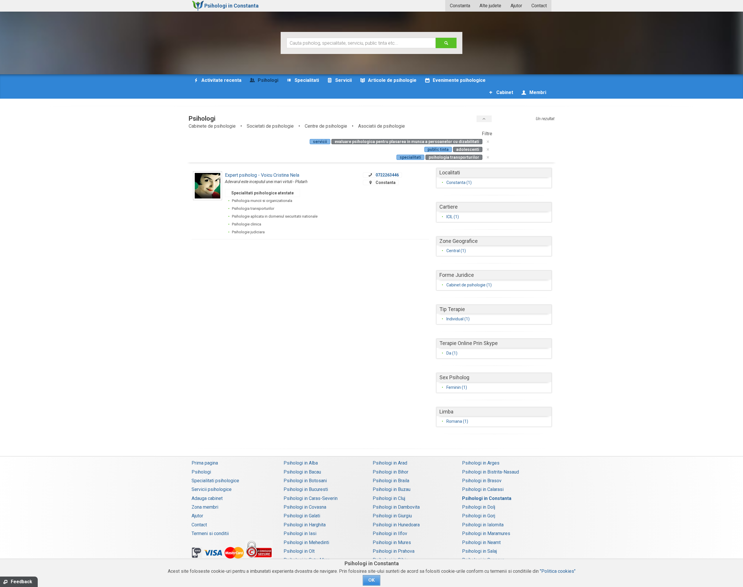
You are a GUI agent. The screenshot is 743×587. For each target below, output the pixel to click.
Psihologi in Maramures (486, 533)
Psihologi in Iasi (300, 533)
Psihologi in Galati (302, 516)
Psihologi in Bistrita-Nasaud (490, 472)
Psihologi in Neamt (481, 542)
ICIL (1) (452, 216)
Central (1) (456, 250)
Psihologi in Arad (390, 463)
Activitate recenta (220, 80)
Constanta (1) (459, 182)
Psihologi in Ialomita (483, 525)
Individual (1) (458, 319)
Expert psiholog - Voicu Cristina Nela (262, 175)
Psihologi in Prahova (393, 551)
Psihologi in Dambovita (396, 507)
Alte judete (490, 5)
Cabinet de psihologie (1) (469, 285)
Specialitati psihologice (215, 480)
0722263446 (387, 175)
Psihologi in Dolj (478, 507)
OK (371, 580)
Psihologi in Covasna (305, 507)
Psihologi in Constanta (486, 498)
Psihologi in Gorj (478, 516)
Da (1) (451, 353)
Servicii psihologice (212, 489)
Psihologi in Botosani (305, 480)
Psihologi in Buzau (391, 489)
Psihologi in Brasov (482, 480)
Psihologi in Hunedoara (396, 525)
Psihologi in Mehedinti (306, 542)
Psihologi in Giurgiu (392, 516)
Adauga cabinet (207, 498)
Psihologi (201, 472)
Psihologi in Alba (301, 463)
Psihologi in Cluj (389, 498)
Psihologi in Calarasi (483, 489)
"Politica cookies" (558, 571)
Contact (539, 5)
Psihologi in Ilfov (390, 533)
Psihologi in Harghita (305, 525)
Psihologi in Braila (391, 480)
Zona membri (205, 507)
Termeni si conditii (210, 533)
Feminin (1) (456, 387)
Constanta (460, 5)
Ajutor (516, 5)
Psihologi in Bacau (302, 472)
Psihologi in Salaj (479, 551)
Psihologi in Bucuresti (306, 489)
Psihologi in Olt (299, 551)
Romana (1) (457, 421)
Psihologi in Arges (480, 463)
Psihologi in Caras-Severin (311, 498)
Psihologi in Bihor (390, 472)
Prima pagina (205, 463)
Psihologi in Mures (392, 542)
